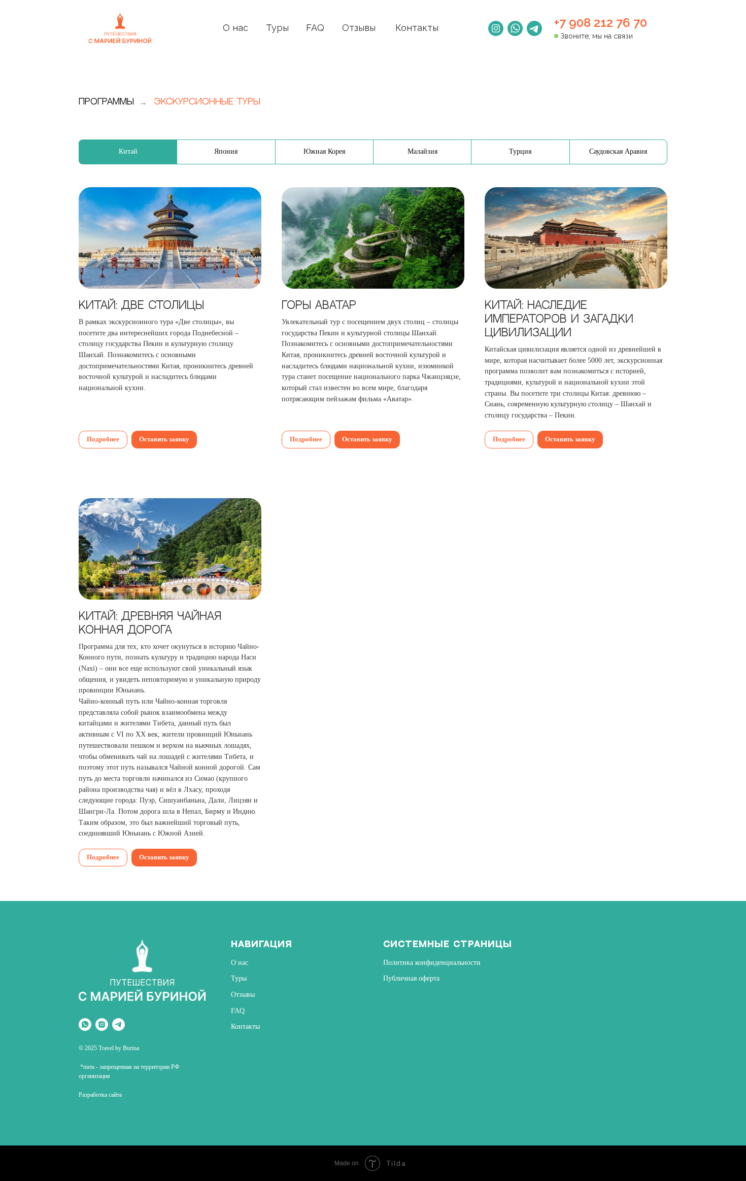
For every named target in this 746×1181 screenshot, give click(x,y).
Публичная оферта (411, 978)
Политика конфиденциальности (432, 962)
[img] (120, 28)
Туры (277, 27)
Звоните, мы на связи (596, 36)
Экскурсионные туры (207, 102)
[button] (170, 295)
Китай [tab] (128, 151)
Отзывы (359, 27)
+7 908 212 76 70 (600, 22)
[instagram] (101, 1024)
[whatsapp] (85, 1024)
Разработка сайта (100, 1094)
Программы (106, 102)
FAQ (315, 27)
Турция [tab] (520, 151)
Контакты (416, 27)
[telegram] (118, 1024)
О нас (235, 27)
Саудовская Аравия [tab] (618, 151)
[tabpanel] (373, 544)
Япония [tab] (226, 151)
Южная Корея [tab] (324, 151)
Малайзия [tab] (422, 151)
